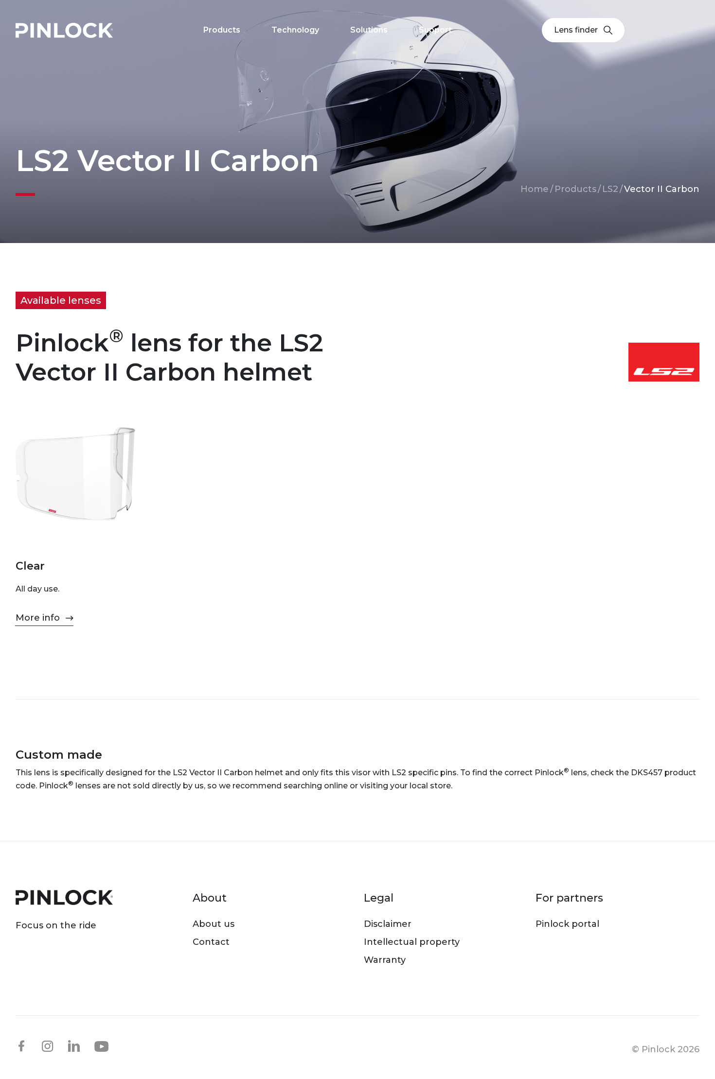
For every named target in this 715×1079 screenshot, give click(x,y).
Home (534, 189)
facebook (21, 1046)
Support (435, 30)
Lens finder (576, 30)
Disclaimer (387, 924)
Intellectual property (412, 942)
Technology (295, 30)
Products (575, 189)
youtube (101, 1046)
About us (213, 924)
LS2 (610, 189)
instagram (48, 1046)
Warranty (385, 960)
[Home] (64, 30)
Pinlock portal (567, 924)
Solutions (369, 30)
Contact (211, 942)
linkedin (74, 1046)
